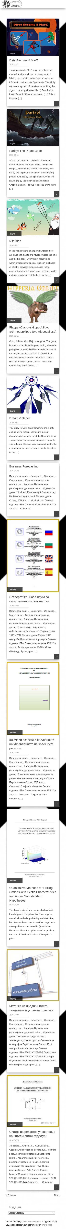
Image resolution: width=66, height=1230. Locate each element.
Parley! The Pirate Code (25, 151)
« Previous (11, 1195)
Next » (57, 1195)
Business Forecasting (23, 466)
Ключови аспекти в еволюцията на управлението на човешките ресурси (31, 744)
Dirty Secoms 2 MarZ (23, 60)
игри (12, 53)
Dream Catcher (19, 418)
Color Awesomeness (31, 1221)
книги (13, 589)
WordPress (47, 1225)
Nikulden (15, 241)
